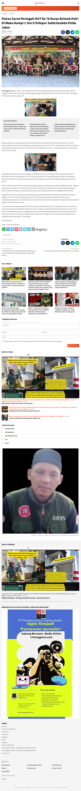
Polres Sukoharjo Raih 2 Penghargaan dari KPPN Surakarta (18, 748)
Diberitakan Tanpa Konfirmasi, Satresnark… (18, 403)
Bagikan (41, 229)
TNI (6, 439)
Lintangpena (9, 432)
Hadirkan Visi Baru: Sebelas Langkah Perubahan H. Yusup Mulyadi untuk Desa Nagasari (65, 310)
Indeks (3, 740)
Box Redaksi (5, 732)
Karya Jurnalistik (65, 400)
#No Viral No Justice (8, 400)
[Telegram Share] (72, 32)
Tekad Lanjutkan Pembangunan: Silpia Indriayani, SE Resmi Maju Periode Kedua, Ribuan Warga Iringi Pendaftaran (66, 284)
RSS (5, 779)
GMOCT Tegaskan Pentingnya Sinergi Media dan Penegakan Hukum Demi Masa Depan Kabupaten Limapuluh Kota (38, 311)
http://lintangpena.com (14, 244)
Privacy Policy (6, 753)
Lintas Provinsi (14, 409)
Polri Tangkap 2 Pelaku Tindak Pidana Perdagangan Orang (19, 750)
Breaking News (23, 400)
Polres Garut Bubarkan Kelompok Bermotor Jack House (61, 250)
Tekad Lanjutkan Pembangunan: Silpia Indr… (25, 418)
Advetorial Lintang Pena (8, 729)
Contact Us (5, 734)
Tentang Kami (56, 765)
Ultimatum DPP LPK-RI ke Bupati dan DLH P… (25, 411)
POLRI (7, 443)
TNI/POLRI (9, 401)
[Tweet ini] (68, 32)
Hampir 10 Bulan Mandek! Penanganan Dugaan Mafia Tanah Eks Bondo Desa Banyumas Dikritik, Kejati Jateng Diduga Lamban (14, 311)
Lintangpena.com (11, 436)
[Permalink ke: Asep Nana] (4, 32)
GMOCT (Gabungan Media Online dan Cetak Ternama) (44, 400)
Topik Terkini (17, 401)
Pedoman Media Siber (8, 745)
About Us (4, 726)
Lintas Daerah (72, 407)
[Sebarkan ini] (63, 32)
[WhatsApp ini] (77, 32)
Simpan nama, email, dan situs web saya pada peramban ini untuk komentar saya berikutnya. (33, 341)
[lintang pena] (40, 3)
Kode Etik (4, 742)
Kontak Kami (31, 768)
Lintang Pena (7, 235)
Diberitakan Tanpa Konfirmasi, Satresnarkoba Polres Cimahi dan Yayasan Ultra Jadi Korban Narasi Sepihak (13, 284)
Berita (17, 400)
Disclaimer (5, 737)
